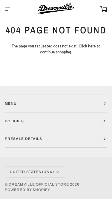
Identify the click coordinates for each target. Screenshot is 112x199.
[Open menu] (14, 9)
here (92, 46)
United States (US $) (32, 172)
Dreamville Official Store (39, 184)
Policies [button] (14, 121)
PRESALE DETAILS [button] (23, 139)
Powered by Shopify (27, 190)
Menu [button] (11, 103)
